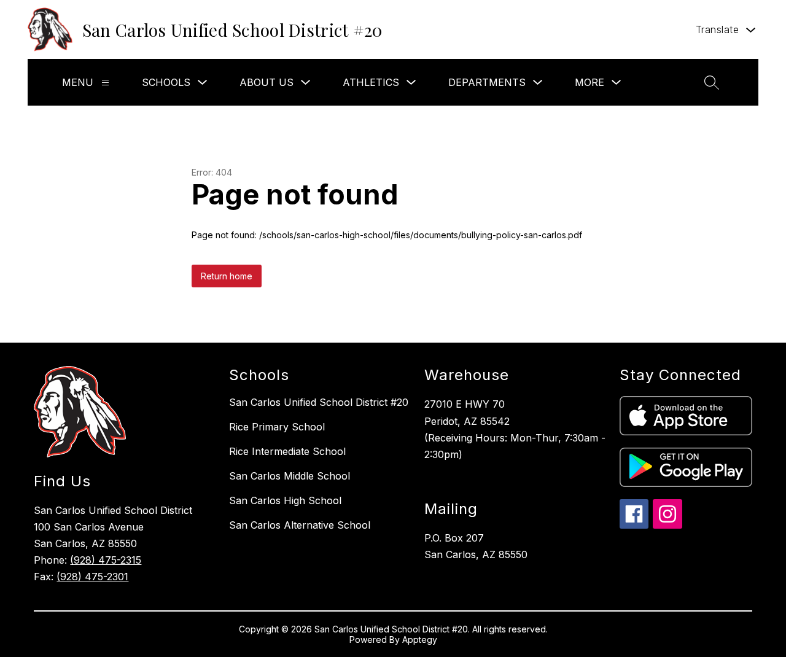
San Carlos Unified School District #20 (318, 402)
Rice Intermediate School (287, 451)
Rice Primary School (277, 427)
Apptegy (419, 639)
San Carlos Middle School (289, 476)
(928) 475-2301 (92, 576)
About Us (266, 82)
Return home (226, 276)
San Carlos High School (285, 500)
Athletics (371, 82)
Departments (487, 82)
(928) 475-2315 (105, 560)
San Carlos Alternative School (299, 525)
